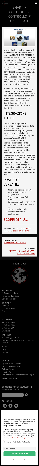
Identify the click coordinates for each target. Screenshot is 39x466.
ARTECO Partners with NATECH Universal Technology (22, 252)
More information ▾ (10, 448)
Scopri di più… (16, 219)
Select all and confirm (19, 454)
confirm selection (19, 459)
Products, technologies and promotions (18, 229)
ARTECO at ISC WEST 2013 (15, 242)
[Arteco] (5, 3)
